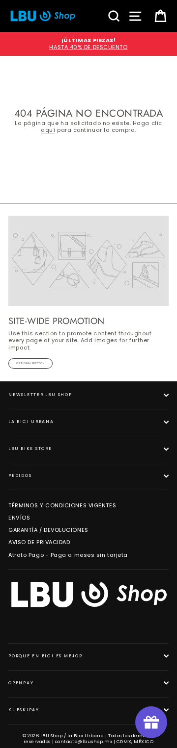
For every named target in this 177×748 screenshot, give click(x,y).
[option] (88, 44)
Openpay (20, 683)
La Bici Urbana (31, 421)
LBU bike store (30, 448)
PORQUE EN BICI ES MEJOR (45, 656)
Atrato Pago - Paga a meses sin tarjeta (68, 555)
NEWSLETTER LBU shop (40, 395)
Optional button (30, 363)
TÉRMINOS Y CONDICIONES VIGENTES (62, 505)
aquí (48, 130)
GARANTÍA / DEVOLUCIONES (48, 530)
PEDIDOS (19, 475)
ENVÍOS (19, 518)
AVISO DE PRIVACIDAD (39, 542)
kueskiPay (23, 710)
